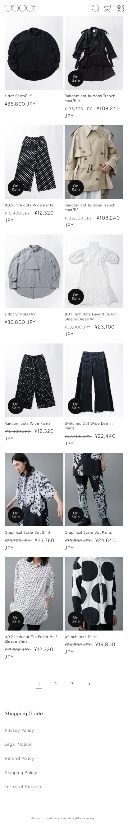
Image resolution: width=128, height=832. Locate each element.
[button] (95, 8)
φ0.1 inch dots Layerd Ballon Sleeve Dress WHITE (91, 316)
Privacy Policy (19, 730)
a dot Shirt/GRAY (20, 314)
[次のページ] (89, 684)
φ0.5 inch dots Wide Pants (29, 205)
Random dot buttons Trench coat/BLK (90, 98)
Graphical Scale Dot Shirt (28, 532)
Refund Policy (19, 758)
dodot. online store (50, 818)
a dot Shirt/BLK (18, 96)
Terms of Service (23, 786)
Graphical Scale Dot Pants (88, 532)
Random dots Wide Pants (28, 423)
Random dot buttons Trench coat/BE (90, 207)
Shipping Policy (21, 772)
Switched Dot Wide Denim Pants (89, 426)
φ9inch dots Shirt (81, 637)
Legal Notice (18, 744)
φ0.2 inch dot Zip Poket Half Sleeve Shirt (31, 639)
